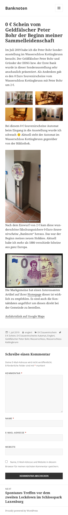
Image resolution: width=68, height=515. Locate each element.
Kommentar (13, 373)
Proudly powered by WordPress (21, 510)
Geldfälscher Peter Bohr (17, 338)
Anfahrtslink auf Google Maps (25, 316)
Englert (51, 335)
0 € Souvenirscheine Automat (31, 335)
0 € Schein (10, 335)
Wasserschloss (37, 338)
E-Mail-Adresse (15, 432)
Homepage (34, 294)
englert (28, 332)
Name (9, 418)
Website (10, 446)
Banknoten (16, 8)
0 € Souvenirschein (47, 332)
